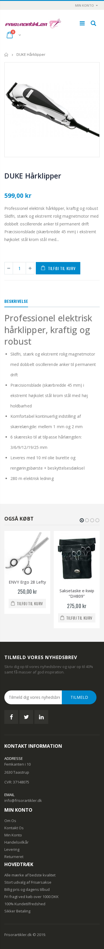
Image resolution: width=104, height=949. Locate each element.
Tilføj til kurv (62, 268)
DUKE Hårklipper (32, 176)
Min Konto (84, 5)
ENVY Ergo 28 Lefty (27, 582)
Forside (6, 54)
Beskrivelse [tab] (16, 301)
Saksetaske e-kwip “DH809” (77, 593)
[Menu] (82, 23)
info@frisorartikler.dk (23, 800)
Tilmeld (79, 697)
